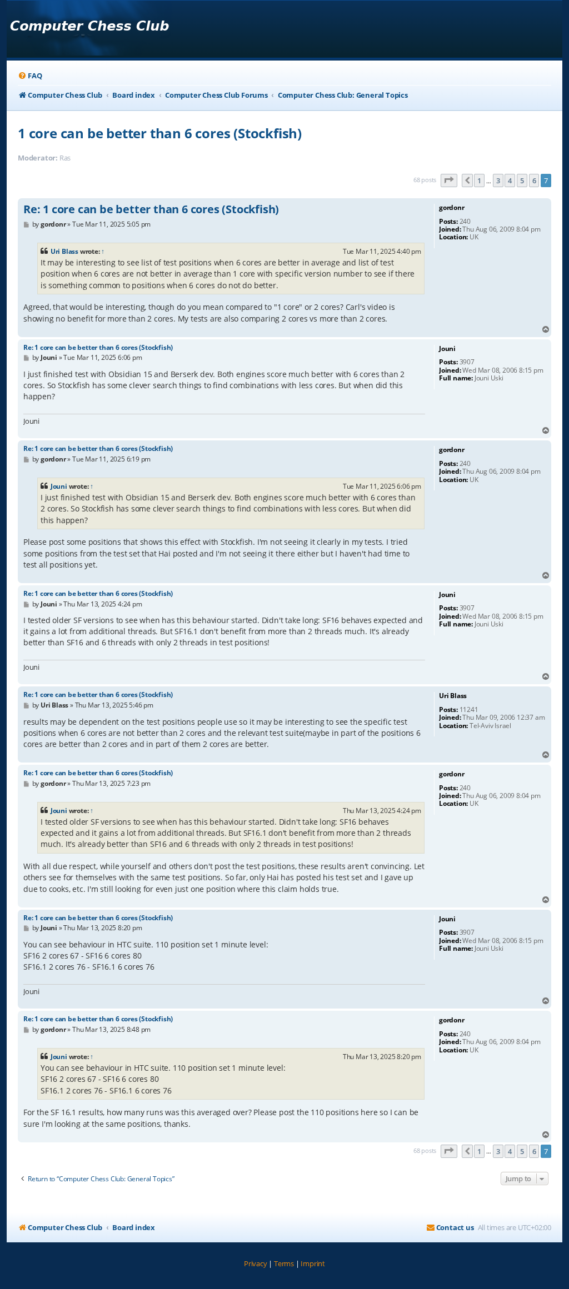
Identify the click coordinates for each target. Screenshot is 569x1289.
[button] (449, 180)
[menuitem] (30, 76)
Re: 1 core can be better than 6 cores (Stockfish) (151, 209)
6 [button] (534, 180)
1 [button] (479, 180)
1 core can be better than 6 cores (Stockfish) (160, 133)
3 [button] (498, 180)
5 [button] (522, 180)
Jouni (59, 486)
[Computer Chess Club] (89, 29)
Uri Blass (64, 251)
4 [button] (510, 180)
